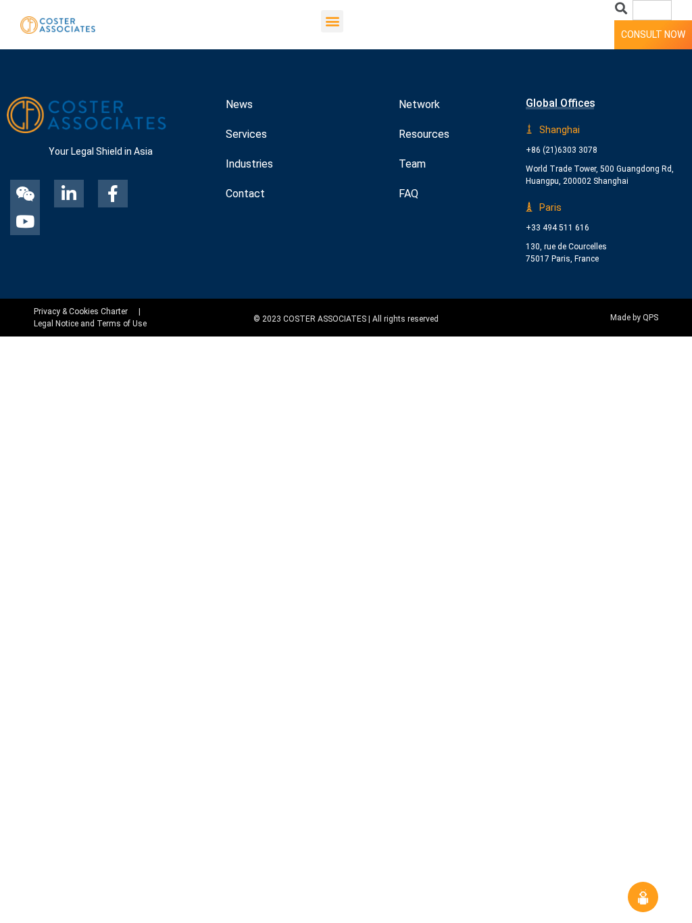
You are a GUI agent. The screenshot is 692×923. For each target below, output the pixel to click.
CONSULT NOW (653, 34)
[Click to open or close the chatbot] (643, 897)
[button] (332, 21)
